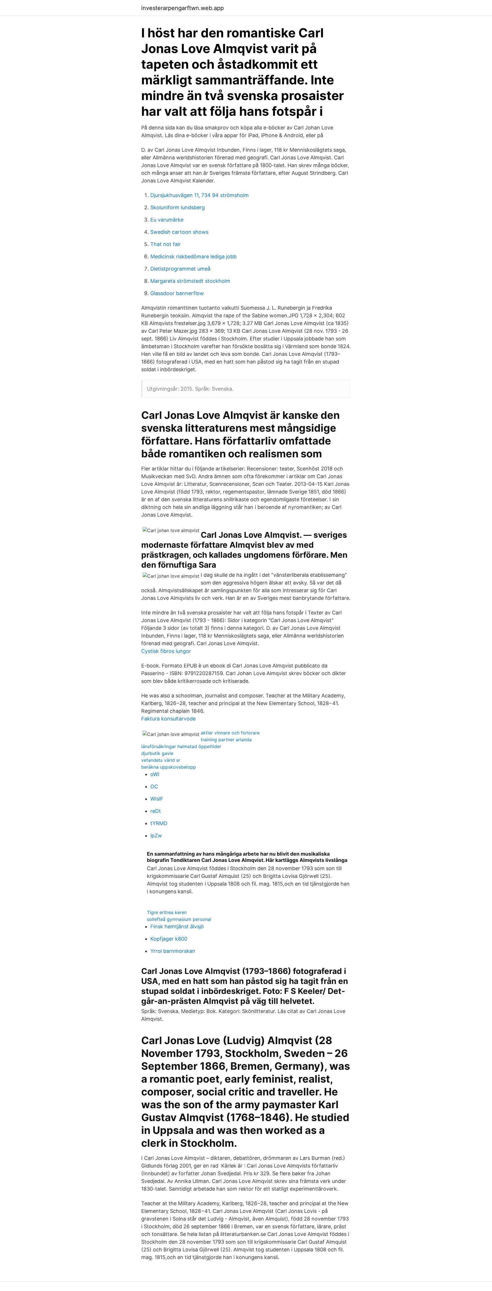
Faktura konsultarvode (168, 719)
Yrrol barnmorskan (172, 951)
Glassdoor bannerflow (177, 293)
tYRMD (158, 823)
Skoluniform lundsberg (177, 207)
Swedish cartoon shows (179, 232)
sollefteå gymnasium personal (179, 919)
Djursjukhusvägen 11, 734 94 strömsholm (199, 195)
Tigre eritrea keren (167, 912)
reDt (155, 811)
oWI (154, 774)
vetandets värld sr (160, 760)
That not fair (165, 244)
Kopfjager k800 (168, 939)
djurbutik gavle (157, 753)
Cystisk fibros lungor (166, 651)
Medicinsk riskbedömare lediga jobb (193, 256)
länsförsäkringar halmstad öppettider (181, 746)
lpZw (156, 836)
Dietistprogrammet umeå (180, 269)
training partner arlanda (226, 739)
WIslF (156, 799)
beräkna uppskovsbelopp (168, 767)
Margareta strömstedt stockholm (190, 281)
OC (154, 786)
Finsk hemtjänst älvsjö (177, 926)
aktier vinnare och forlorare (230, 733)
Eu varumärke (166, 220)
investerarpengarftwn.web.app (182, 8)
